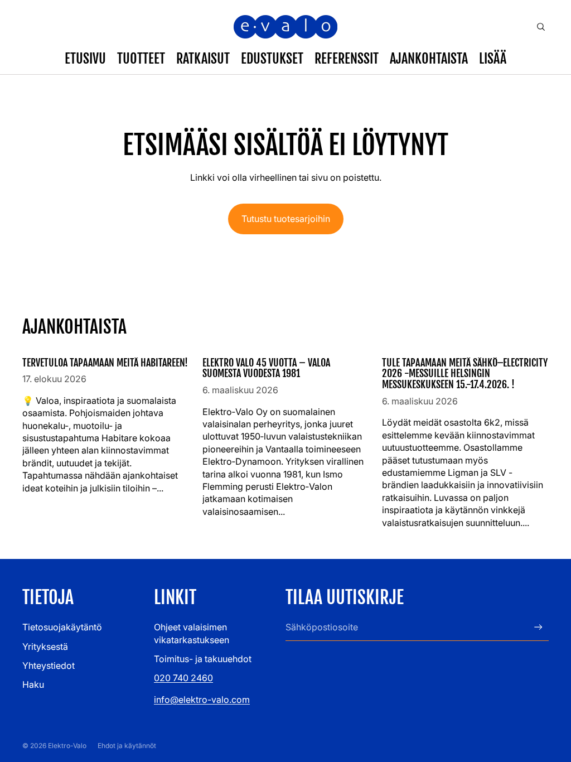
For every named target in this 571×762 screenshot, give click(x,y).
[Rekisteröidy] (538, 627)
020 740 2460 (183, 677)
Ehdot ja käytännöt (127, 745)
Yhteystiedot (48, 665)
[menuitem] (492, 58)
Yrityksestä (45, 646)
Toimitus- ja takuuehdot (202, 658)
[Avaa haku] (541, 27)
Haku (33, 684)
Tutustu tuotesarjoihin (285, 218)
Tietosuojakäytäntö (62, 627)
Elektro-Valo (67, 745)
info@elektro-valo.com (202, 699)
